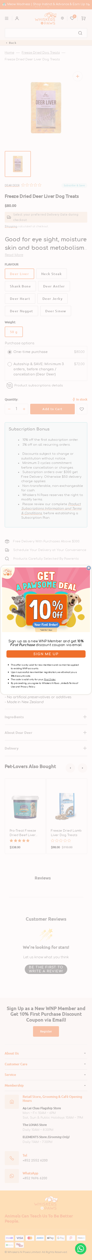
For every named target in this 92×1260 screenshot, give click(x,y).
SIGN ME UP (46, 654)
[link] (46, 600)
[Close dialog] (89, 568)
